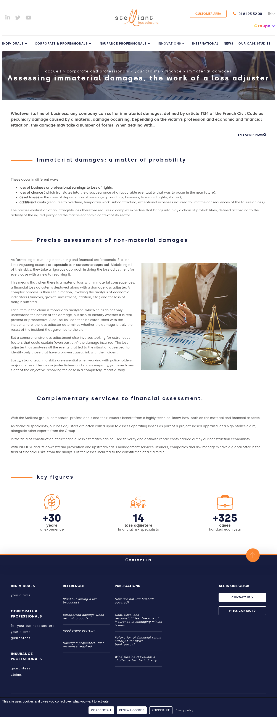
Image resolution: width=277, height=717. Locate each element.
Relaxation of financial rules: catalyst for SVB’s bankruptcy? (138, 641)
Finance (173, 71)
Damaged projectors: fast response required (83, 644)
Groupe (262, 26)
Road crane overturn (79, 630)
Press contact (241, 610)
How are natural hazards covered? (134, 600)
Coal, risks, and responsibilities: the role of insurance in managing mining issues (138, 620)
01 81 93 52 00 (250, 14)
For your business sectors (32, 626)
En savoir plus (250, 134)
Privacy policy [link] (184, 710)
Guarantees (21, 638)
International (205, 43)
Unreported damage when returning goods (83, 616)
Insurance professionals (123, 43)
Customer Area (208, 14)
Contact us (138, 560)
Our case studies (254, 43)
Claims (16, 675)
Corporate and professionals (98, 71)
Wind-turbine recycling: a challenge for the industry (136, 658)
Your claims (147, 71)
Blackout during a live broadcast (80, 600)
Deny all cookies (131, 710)
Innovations (169, 43)
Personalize (161, 710)
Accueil (53, 71)
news (228, 43)
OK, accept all (101, 710)
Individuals (13, 43)
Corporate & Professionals (61, 43)
